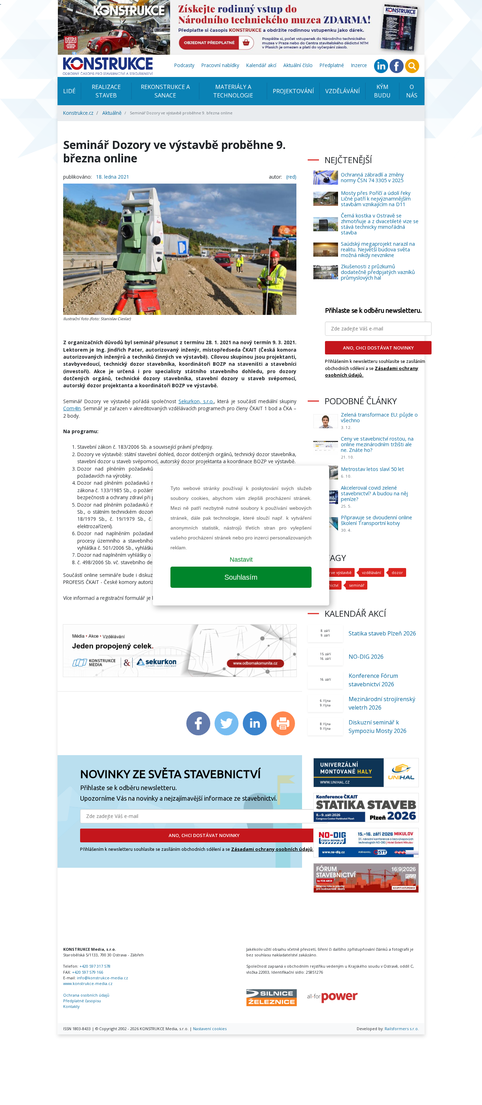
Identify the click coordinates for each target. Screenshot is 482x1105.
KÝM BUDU (382, 91)
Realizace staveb (106, 91)
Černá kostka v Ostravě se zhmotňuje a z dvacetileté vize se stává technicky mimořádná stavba (379, 224)
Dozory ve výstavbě (334, 572)
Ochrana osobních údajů (86, 995)
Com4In (72, 408)
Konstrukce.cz (78, 112)
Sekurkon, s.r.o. (196, 401)
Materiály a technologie (233, 91)
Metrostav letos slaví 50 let (372, 469)
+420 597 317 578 (94, 966)
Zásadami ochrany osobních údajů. (272, 849)
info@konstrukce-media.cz (102, 977)
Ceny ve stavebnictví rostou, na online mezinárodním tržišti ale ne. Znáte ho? (377, 444)
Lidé (69, 91)
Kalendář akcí (261, 65)
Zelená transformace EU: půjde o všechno (379, 417)
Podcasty (184, 65)
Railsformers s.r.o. (402, 1028)
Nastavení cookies (210, 1028)
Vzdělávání (342, 91)
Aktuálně (112, 112)
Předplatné (332, 65)
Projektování (293, 91)
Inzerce (359, 65)
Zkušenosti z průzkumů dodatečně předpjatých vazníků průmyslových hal (378, 272)
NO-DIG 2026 (366, 657)
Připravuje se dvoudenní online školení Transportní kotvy (376, 520)
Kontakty (71, 1006)
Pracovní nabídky (220, 65)
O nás (411, 91)
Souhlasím (241, 577)
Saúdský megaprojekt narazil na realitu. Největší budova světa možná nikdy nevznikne (378, 249)
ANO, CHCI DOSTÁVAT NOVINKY (204, 835)
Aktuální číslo (298, 65)
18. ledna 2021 (112, 176)
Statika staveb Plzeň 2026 (382, 633)
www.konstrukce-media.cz (88, 983)
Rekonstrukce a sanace (165, 91)
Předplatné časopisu (82, 1000)
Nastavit (241, 559)
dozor (397, 572)
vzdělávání (371, 572)
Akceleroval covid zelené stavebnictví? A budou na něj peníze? (374, 493)
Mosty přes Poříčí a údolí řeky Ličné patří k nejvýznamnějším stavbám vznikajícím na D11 (376, 199)
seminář (356, 585)
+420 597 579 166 (87, 972)
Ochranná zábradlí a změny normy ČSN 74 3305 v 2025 (372, 177)
